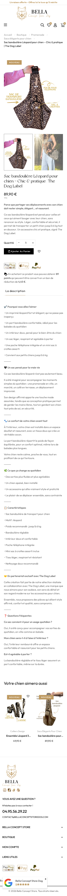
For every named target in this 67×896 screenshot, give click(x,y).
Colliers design (17, 731)
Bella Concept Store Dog (29, 880)
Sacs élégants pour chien (49, 731)
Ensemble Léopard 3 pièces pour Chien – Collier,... (17, 736)
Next (61, 152)
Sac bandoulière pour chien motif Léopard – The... (49, 736)
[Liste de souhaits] (39, 251)
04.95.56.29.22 (14, 811)
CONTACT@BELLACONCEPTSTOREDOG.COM (25, 817)
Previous (6, 152)
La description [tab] (15, 291)
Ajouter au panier (20, 251)
